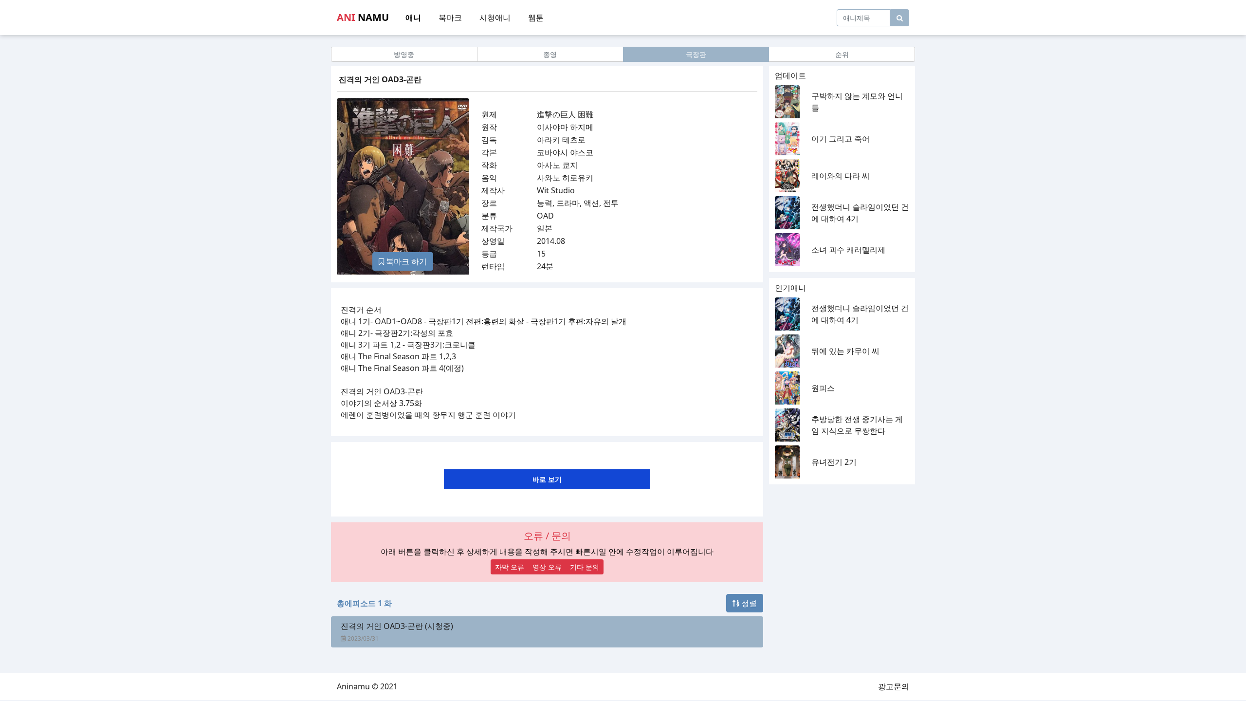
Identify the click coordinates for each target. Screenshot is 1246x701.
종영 (550, 54)
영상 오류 (547, 567)
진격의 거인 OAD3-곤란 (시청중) (397, 626)
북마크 (450, 17)
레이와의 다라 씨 (840, 175)
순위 (842, 54)
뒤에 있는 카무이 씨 (845, 351)
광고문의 (893, 686)
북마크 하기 (405, 261)
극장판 (696, 54)
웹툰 (536, 17)
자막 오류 (509, 567)
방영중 (404, 54)
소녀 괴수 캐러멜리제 (848, 249)
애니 (413, 17)
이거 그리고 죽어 (840, 138)
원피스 (823, 388)
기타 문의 (584, 567)
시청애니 (495, 17)
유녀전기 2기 (834, 462)
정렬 (748, 603)
